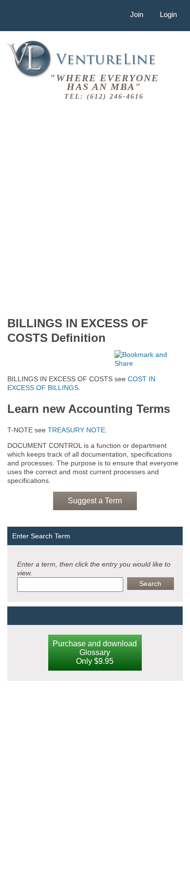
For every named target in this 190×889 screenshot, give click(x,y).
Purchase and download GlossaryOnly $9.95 (95, 652)
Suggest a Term (95, 501)
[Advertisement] (95, 207)
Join (136, 14)
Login (168, 14)
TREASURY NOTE (76, 430)
